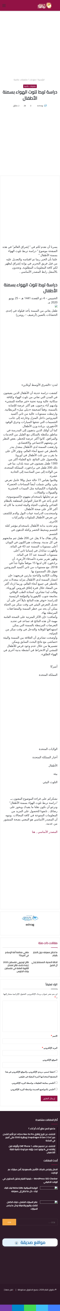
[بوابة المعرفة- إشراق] (44, 5)
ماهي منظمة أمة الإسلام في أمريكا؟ (17, 953)
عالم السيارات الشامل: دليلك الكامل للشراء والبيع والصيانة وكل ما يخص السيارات (22, 1205)
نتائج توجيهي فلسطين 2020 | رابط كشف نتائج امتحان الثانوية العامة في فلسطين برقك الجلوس (16, 966)
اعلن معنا (9, 1290)
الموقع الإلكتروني (50, 1059)
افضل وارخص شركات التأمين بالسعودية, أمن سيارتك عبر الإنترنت (33, 1171)
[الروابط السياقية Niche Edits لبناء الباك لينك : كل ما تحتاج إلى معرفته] (49, 1192)
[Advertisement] (30, 44)
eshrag (40, 105)
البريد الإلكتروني (49, 1047)
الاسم (54, 1035)
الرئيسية (41, 79)
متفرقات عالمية (21, 79)
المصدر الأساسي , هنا (44, 832)
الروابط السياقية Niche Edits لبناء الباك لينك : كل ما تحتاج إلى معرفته (21, 1189)
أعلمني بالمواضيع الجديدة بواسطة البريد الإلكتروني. (32, 1089)
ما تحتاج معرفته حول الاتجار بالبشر (45, 953)
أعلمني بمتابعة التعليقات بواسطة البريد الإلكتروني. (33, 1082)
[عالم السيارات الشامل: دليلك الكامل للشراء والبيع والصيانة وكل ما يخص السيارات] (49, 1206)
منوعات (32, 79)
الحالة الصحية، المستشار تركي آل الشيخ (44, 963)
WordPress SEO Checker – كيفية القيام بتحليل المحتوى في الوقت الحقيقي (30, 1180)
